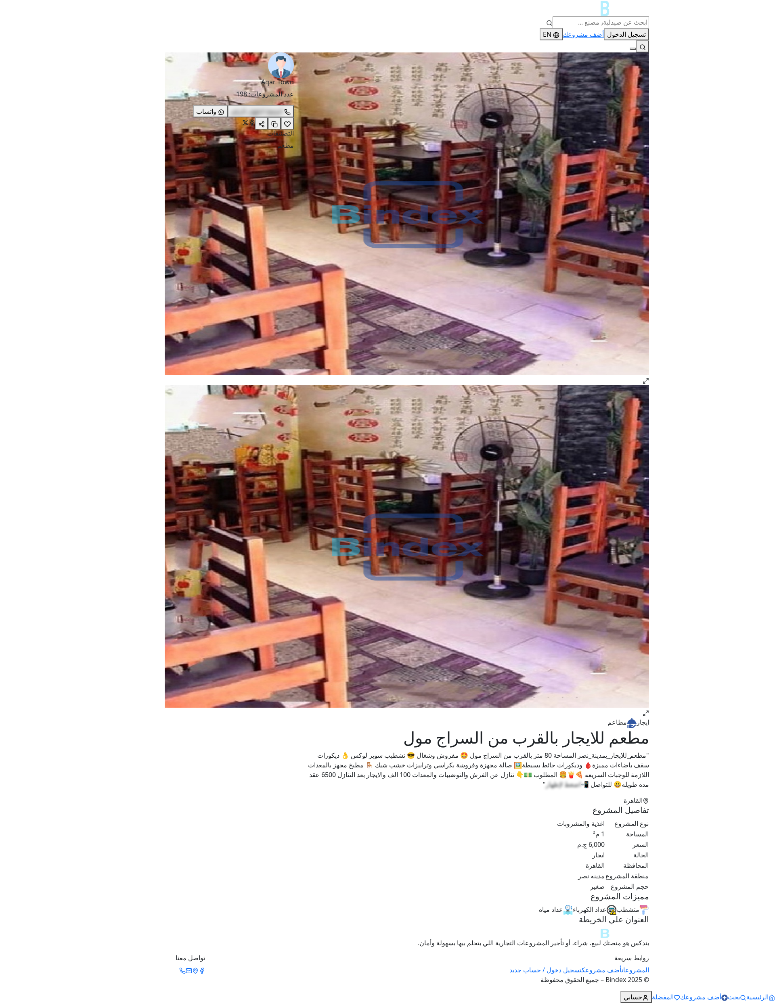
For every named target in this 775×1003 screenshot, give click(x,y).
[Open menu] (633, 49)
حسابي (633, 997)
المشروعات (635, 969)
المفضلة (663, 997)
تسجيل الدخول (626, 34)
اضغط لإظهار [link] (563, 784)
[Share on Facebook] (252, 122)
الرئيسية (757, 997)
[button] (476, 218)
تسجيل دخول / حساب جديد (545, 969)
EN (547, 34)
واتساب (206, 111)
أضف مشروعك (583, 34)
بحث (734, 997)
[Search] (642, 46)
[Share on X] (245, 122)
